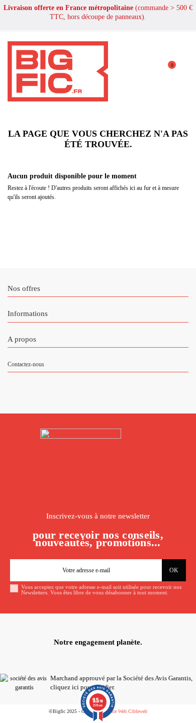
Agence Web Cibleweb (124, 711)
